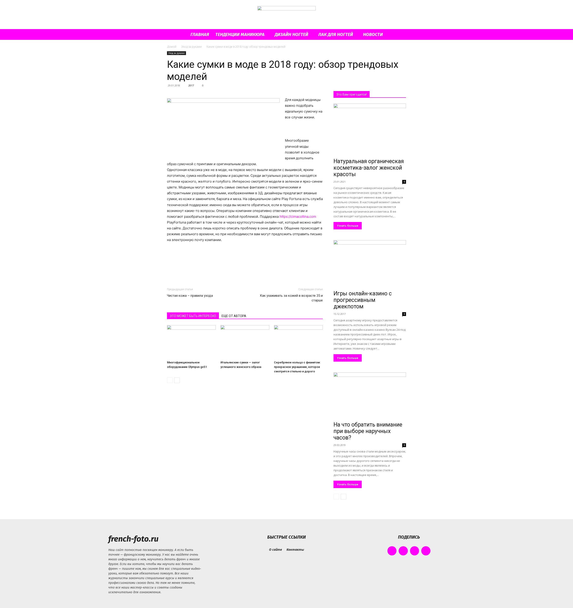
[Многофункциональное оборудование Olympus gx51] (191, 342)
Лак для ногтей (335, 34)
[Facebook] (392, 550)
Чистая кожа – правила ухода (190, 296)
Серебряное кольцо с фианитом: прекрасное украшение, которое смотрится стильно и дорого (297, 367)
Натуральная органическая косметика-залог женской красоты (369, 167)
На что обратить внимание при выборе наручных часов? (368, 431)
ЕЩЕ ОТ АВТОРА (234, 316)
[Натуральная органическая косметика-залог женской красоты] (370, 130)
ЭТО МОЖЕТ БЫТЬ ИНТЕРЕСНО (193, 316)
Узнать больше (347, 225)
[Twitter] (414, 550)
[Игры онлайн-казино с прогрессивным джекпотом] (370, 264)
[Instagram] (403, 550)
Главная (199, 34)
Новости (373, 34)
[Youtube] (425, 550)
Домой (171, 47)
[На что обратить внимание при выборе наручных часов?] (370, 396)
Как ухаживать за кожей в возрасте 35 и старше (291, 298)
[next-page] (177, 380)
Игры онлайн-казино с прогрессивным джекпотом (363, 300)
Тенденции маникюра (240, 34)
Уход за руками (191, 47)
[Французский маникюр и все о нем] (286, 15)
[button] (400, 35)
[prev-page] (170, 380)
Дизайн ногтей (291, 34)
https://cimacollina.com (298, 216)
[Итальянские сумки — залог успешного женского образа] (244, 342)
